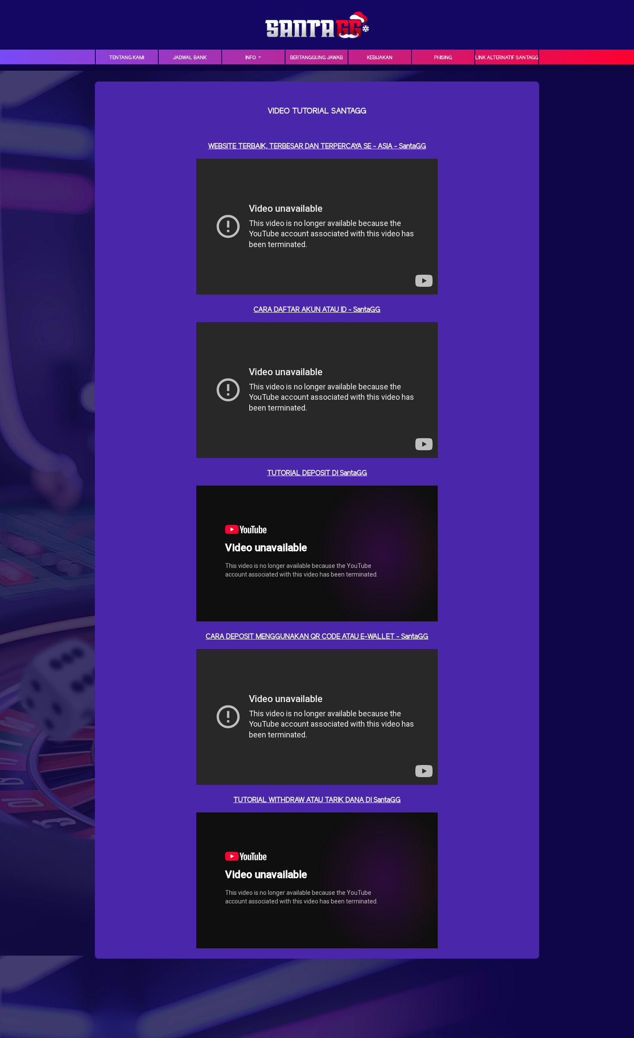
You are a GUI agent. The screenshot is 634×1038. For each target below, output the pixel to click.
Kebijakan (379, 58)
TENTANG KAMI (126, 58)
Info (251, 58)
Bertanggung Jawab (316, 58)
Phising (443, 58)
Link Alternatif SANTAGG (506, 58)
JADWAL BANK (190, 58)
